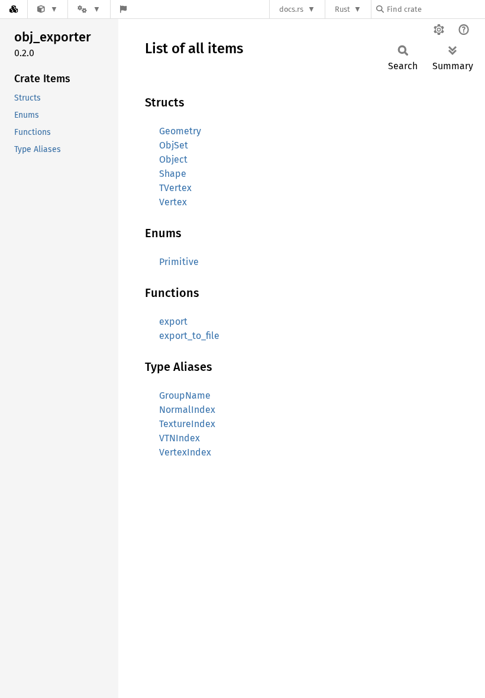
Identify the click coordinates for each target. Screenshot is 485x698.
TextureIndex (187, 423)
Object (173, 159)
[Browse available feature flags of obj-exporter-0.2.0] (123, 9)
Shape (172, 173)
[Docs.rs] (13, 9)
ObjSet (173, 145)
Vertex (173, 202)
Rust (342, 9)
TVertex (175, 187)
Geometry (180, 131)
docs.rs (291, 9)
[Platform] (88, 9)
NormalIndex (187, 409)
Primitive (179, 261)
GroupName (185, 395)
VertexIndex (185, 452)
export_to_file (189, 335)
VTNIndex (179, 438)
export (173, 321)
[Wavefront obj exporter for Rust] (47, 9)
